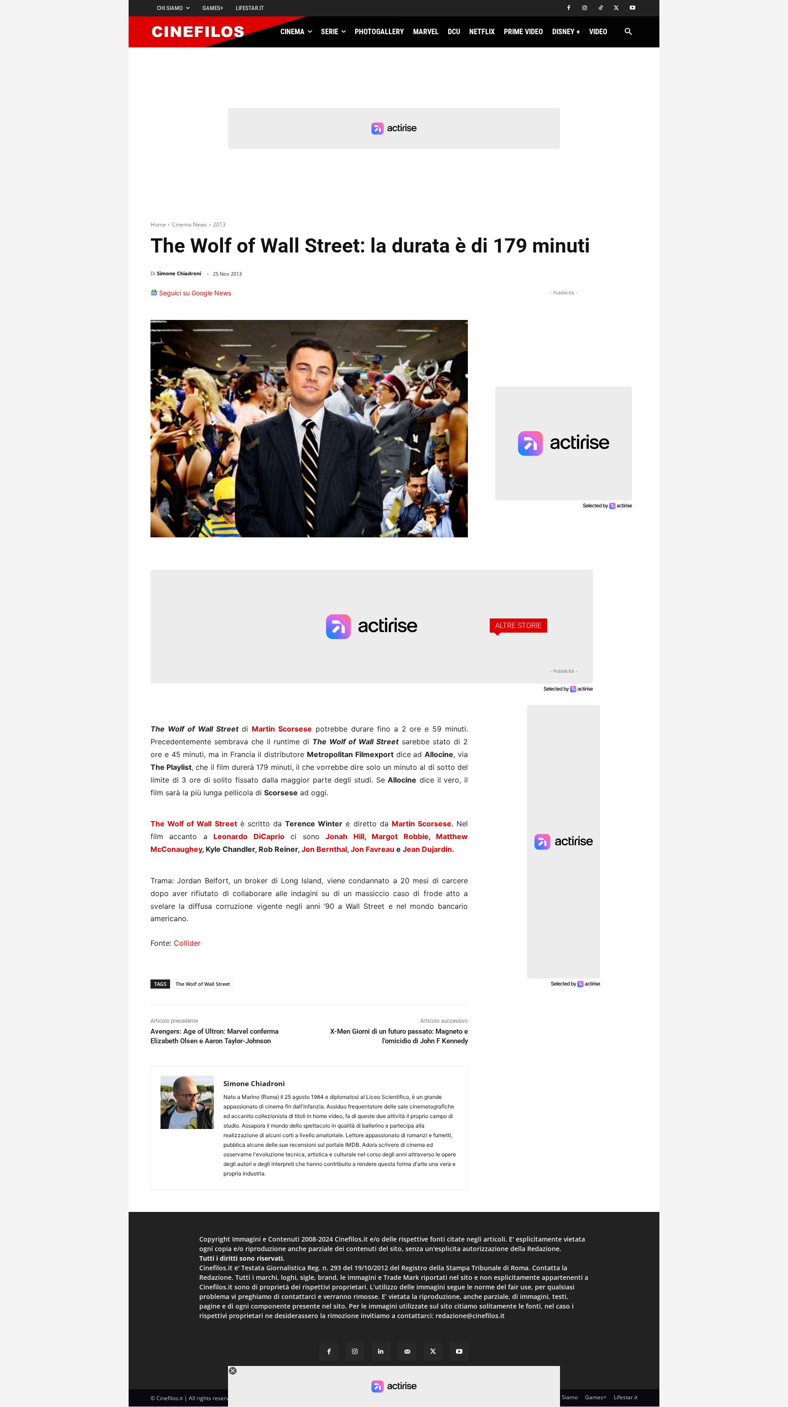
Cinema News (189, 224)
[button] (628, 32)
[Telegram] (435, 297)
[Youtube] (632, 8)
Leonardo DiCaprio (248, 836)
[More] (458, 297)
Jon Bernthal (324, 849)
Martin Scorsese (282, 728)
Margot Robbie (400, 836)
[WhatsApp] (393, 297)
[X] (616, 8)
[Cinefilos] (202, 32)
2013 (219, 224)
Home (158, 224)
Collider (187, 943)
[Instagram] (585, 8)
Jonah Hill (345, 836)
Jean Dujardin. (428, 849)
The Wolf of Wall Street (193, 823)
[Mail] (407, 1352)
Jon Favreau (372, 849)
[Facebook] (569, 8)
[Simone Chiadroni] (187, 1128)
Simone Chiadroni (179, 273)
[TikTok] (601, 8)
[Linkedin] (414, 297)
